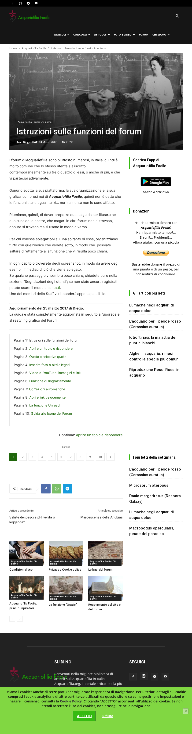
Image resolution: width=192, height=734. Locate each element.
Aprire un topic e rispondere (51, 348)
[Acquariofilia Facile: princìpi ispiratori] (26, 588)
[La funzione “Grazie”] (66, 588)
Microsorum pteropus (148, 485)
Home (13, 48)
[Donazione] (156, 254)
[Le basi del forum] (105, 553)
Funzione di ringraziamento (50, 381)
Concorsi (80, 34)
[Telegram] (28, 3)
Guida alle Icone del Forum (51, 413)
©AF (34, 142)
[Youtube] (36, 3)
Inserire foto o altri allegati (49, 365)
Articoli (60, 34)
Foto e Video (123, 34)
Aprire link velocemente (47, 397)
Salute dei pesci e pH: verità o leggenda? (32, 519)
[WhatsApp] (56, 488)
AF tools (100, 34)
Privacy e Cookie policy (65, 569)
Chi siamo (159, 34)
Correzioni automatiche (47, 389)
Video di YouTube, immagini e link (55, 373)
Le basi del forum (100, 569)
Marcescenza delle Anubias (102, 517)
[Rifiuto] (185, 711)
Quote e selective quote (47, 357)
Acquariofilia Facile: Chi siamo (41, 48)
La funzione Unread (44, 405)
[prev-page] (12, 619)
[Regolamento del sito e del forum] (105, 588)
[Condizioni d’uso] (26, 553)
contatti (54, 287)
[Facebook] (12, 3)
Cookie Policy (71, 701)
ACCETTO (84, 716)
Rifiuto (107, 716)
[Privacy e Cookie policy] (66, 553)
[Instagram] (20, 3)
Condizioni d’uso (21, 569)
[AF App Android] (156, 187)
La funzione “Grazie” (63, 604)
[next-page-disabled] (20, 619)
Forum (143, 34)
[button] (177, 16)
